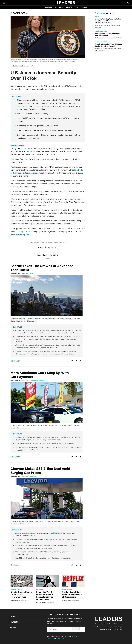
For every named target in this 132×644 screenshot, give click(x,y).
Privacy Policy (61, 638)
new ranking (30, 330)
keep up (20, 450)
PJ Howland (16, 273)
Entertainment (67, 589)
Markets (33, 476)
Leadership (59, 7)
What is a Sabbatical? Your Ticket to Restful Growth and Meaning (108, 45)
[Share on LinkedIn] (55, 248)
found (25, 351)
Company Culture (16, 589)
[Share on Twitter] (48, 248)
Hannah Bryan (18, 66)
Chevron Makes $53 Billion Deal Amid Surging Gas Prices (40, 471)
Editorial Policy (109, 627)
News (36, 242)
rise (43, 443)
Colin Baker (16, 380)
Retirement (40, 589)
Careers (111, 624)
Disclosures (100, 627)
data (26, 437)
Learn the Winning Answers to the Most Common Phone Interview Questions (108, 21)
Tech (31, 273)
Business (48, 7)
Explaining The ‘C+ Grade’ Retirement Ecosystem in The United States (45, 595)
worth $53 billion (54, 533)
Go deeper (15, 361)
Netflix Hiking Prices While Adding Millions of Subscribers (72, 594)
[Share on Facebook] (45, 248)
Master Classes (81, 7)
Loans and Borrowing (37, 380)
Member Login (118, 627)
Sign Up (76, 629)
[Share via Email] (52, 248)
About (106, 624)
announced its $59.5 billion (53, 539)
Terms (94, 627)
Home (31, 242)
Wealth (69, 7)
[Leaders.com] (66, 2)
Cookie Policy (118, 624)
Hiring (97, 16)
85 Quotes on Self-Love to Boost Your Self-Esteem (107, 34)
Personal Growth (101, 31)
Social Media (20, 13)
